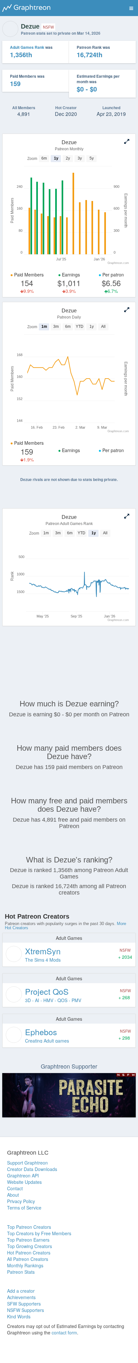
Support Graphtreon (27, 1162)
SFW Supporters (24, 1303)
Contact (15, 1188)
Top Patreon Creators (29, 1227)
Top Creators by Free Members (39, 1233)
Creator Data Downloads (32, 1169)
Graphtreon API (23, 1175)
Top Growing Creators (29, 1246)
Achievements (21, 1297)
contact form (64, 1332)
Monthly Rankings (25, 1265)
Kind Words (18, 1316)
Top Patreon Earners (28, 1239)
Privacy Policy (21, 1201)
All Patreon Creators (27, 1259)
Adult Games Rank (27, 47)
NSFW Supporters (25, 1310)
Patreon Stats (21, 1272)
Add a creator (21, 1291)
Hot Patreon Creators (28, 1252)
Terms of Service (24, 1207)
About (13, 1195)
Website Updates (24, 1182)
